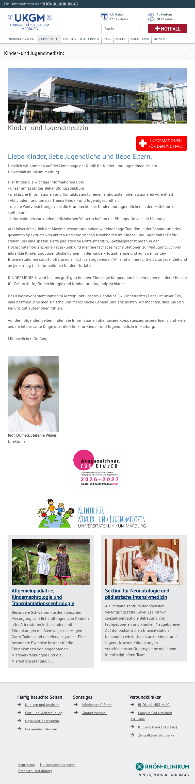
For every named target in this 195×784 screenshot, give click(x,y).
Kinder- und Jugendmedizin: (34, 53)
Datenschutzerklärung (35, 770)
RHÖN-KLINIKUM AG (154, 704)
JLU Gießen (117, 14)
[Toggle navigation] (184, 53)
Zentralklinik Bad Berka (156, 735)
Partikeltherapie (140, 39)
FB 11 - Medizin (119, 19)
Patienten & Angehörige (21, 39)
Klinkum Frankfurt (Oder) (157, 727)
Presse (107, 39)
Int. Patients (160, 39)
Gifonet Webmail (94, 713)
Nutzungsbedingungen (58, 764)
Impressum (26, 764)
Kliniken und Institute (42, 704)
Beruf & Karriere (89, 39)
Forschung (69, 39)
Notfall (171, 29)
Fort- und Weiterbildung (44, 713)
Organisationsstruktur (42, 721)
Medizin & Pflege (49, 39)
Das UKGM (121, 39)
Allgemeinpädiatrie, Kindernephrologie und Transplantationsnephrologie (43, 596)
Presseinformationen (41, 729)
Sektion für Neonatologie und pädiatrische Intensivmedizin (137, 593)
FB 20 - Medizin (166, 19)
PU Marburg (164, 14)
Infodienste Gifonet (97, 704)
